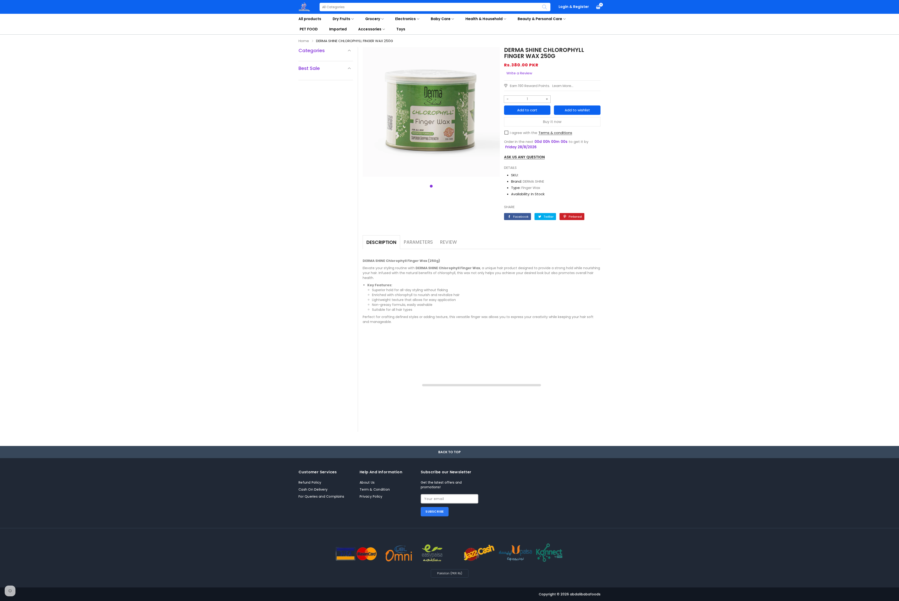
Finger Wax (530, 187)
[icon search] (544, 7)
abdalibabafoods (585, 594)
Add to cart (527, 110)
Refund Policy (309, 482)
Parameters (418, 242)
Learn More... (562, 85)
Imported (338, 29)
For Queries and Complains (321, 496)
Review (448, 242)
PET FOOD (309, 29)
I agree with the (523, 132)
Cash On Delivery (313, 489)
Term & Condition (375, 489)
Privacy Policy (371, 496)
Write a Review (519, 73)
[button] (431, 186)
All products (309, 18)
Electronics (405, 18)
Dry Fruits (341, 18)
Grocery (372, 18)
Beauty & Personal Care (540, 18)
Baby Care (440, 18)
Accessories (369, 29)
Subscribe (434, 511)
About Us (367, 482)
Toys (400, 29)
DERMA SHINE (533, 181)
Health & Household (483, 18)
